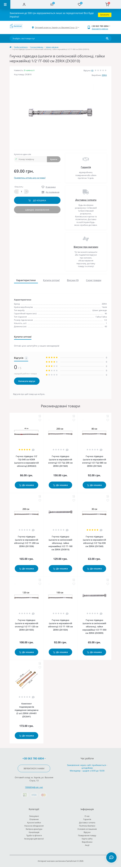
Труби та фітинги (21, 47)
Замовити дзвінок (100, 28)
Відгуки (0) (73, 280)
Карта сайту (87, 838)
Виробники (87, 842)
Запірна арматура (34, 829)
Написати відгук (26, 381)
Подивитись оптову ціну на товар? (30, 177)
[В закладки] (40, 420)
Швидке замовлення (37, 209)
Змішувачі (34, 816)
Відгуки (87, 832)
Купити (53, 159)
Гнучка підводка (36, 47)
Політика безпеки (87, 825)
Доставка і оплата (85, 200)
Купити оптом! (51, 280)
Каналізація (34, 832)
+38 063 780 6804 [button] (33, 758)
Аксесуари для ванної (34, 838)
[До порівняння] (40, 416)
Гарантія (86, 167)
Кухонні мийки (34, 822)
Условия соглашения (87, 829)
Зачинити (104, 14)
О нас (87, 816)
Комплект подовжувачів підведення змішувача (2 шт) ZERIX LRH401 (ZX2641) (26, 710)
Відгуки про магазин (86, 246)
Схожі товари (93, 280)
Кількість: (19, 186)
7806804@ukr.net (34, 787)
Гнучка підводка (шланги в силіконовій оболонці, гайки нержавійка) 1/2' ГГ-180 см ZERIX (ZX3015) (60, 543)
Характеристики (26, 280)
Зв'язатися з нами (33, 768)
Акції (87, 845)
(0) (92, 70)
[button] (56, 27)
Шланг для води (52, 47)
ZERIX (104, 75)
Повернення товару (87, 835)
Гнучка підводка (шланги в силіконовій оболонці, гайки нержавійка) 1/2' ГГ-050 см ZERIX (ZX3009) (94, 626)
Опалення (34, 819)
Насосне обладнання (34, 825)
